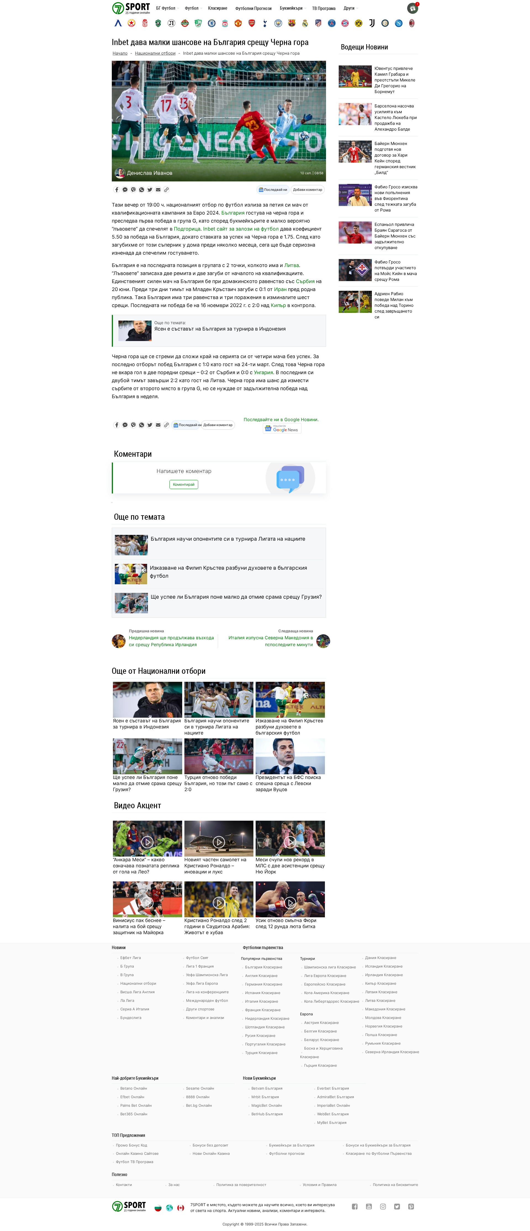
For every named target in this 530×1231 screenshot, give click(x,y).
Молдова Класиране (383, 1017)
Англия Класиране (261, 975)
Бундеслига (130, 1017)
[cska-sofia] (131, 23)
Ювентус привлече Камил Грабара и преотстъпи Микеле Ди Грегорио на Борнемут (395, 80)
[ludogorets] (158, 23)
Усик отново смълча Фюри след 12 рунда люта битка (286, 923)
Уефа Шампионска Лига (207, 975)
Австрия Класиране (321, 1022)
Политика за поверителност (241, 1184)
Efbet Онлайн (132, 1097)
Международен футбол (207, 1000)
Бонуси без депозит (210, 1145)
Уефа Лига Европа (202, 983)
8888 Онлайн (198, 1097)
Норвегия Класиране (383, 1026)
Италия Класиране (261, 1001)
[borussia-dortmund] (358, 23)
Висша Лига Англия (137, 992)
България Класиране (263, 967)
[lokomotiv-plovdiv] (171, 23)
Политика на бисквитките (395, 1184)
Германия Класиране (263, 984)
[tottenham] (265, 23)
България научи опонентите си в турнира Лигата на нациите (228, 539)
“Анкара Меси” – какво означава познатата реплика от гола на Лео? (146, 866)
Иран (280, 289)
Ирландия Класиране (384, 975)
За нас (174, 1184)
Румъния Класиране (383, 1043)
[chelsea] (212, 23)
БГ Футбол (165, 8)
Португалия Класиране (265, 1044)
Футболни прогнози (286, 1153)
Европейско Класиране (325, 984)
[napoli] (398, 23)
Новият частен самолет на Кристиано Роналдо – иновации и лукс (215, 866)
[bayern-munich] (345, 23)
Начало (120, 53)
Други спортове (200, 1009)
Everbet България (333, 1088)
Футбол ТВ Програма (134, 1161)
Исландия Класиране (384, 966)
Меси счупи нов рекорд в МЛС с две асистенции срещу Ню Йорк (290, 866)
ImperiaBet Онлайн (333, 1105)
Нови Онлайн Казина (211, 1153)
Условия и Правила (319, 1184)
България (233, 213)
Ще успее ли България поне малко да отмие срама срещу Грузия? (236, 597)
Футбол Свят (197, 957)
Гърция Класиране (320, 1065)
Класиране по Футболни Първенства (379, 1153)
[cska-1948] (145, 23)
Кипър (278, 305)
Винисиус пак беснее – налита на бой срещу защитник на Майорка (139, 926)
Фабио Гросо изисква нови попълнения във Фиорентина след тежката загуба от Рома (396, 198)
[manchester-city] (278, 23)
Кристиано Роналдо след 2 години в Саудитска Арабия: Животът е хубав (217, 926)
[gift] (412, 8)
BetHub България (267, 1114)
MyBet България (331, 1122)
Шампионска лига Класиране (330, 967)
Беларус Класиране (321, 1039)
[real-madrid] (305, 23)
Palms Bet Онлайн (136, 1105)
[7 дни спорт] (132, 8)
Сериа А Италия (134, 1009)
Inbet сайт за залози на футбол (241, 229)
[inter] (385, 23)
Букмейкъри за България (291, 1145)
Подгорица (187, 229)
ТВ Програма (323, 8)
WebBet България (333, 1114)
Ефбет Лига (130, 957)
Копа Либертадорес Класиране (331, 1001)
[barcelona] (292, 23)
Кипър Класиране (380, 983)
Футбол (191, 8)
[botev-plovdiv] (185, 23)
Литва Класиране (380, 1000)
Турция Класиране (261, 1052)
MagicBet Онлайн (266, 1105)
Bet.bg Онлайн (199, 1105)
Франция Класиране (263, 1010)
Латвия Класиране (381, 992)
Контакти (124, 1184)
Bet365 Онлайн (133, 1114)
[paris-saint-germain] (332, 23)
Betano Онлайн (133, 1088)
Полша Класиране (381, 1034)
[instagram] (383, 1207)
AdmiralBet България (335, 1097)
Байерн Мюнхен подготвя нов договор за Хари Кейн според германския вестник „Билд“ (395, 158)
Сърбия (305, 281)
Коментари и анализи (205, 1017)
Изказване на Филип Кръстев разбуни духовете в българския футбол (228, 572)
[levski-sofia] (118, 23)
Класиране (217, 8)
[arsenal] (252, 23)
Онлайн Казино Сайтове (137, 1153)
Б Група (127, 966)
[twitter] (397, 1207)
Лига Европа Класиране (325, 975)
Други (349, 8)
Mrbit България (265, 1097)
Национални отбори (155, 53)
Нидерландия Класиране (267, 1018)
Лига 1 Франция (200, 966)
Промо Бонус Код (131, 1145)
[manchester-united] (238, 23)
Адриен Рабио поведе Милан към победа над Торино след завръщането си (394, 305)
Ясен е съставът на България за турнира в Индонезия (147, 724)
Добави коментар (307, 189)
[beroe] (198, 23)
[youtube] (369, 1207)
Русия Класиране (260, 1035)
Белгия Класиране (320, 1031)
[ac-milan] (412, 23)
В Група (127, 975)
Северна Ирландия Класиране (392, 1052)
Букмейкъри (291, 8)
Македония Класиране (385, 1009)
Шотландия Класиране (265, 1027)
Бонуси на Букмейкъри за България (378, 1145)
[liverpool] (225, 23)
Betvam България (266, 1088)
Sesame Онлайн (200, 1088)
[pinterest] (411, 1207)
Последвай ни (275, 189)
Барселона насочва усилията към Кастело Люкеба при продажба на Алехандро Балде (396, 117)
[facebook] (355, 1207)
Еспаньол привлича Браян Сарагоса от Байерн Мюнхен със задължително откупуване (395, 236)
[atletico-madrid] (318, 23)
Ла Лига (127, 1000)
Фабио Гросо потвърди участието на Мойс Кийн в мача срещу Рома (396, 270)
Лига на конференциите (207, 992)
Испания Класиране (262, 992)
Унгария (263, 372)
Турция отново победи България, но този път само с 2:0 (218, 783)
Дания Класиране (380, 957)
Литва (291, 265)
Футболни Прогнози (253, 8)
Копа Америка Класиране (326, 992)
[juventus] (372, 23)
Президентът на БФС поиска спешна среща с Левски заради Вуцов (288, 783)
